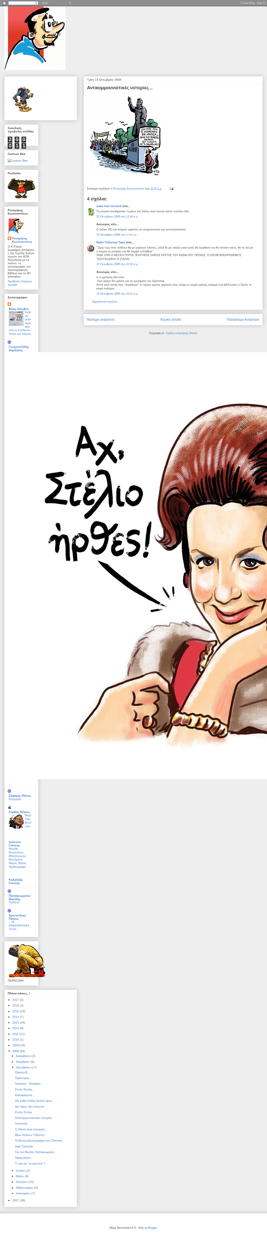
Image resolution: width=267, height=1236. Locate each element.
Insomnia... (22, 1123)
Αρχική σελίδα (170, 319)
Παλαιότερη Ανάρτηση (243, 319)
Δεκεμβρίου (23, 1056)
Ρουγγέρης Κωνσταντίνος (22, 240)
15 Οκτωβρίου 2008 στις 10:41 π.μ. (117, 293)
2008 (16, 1051)
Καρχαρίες (15, 799)
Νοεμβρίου (23, 1061)
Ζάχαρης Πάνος (20, 795)
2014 (16, 1017)
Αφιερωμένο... (24, 1157)
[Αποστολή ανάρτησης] (171, 188)
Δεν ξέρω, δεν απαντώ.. (30, 1106)
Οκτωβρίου (23, 1067)
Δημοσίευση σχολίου (104, 301)
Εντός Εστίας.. (24, 1089)
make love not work (109, 206)
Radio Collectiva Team (110, 242)
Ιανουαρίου (23, 1193)
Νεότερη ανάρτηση (101, 319)
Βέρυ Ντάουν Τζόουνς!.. (30, 1135)
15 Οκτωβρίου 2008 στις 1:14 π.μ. (116, 234)
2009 (16, 1045)
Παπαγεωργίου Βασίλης (19, 897)
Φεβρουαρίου (25, 1187)
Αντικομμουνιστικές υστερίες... (34, 1117)
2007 (16, 1200)
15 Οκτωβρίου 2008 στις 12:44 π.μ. (117, 216)
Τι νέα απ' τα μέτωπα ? (30, 1163)
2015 (16, 1011)
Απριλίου (22, 1181)
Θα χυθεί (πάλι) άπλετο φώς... (34, 1100)
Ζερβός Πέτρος (19, 812)
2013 (16, 1022)
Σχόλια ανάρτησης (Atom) (181, 333)
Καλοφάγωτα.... (25, 1095)
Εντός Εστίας (23, 1112)
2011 (15, 1034)
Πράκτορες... (23, 1078)
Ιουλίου (21, 1170)
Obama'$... (22, 1072)
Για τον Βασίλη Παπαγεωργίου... (36, 1152)
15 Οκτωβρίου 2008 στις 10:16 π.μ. (117, 264)
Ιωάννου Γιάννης (15, 843)
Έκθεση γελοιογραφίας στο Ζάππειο (38, 1140)
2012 (16, 1028)
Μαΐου (20, 1176)
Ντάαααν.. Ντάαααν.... (29, 1083)
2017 (16, 999)
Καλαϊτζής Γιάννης (16, 881)
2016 (16, 1005)
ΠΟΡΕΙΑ (14, 902)
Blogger (152, 1227)
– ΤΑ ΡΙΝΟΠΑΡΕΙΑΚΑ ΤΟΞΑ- (19, 926)
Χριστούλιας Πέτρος (17, 917)
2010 (16, 1039)
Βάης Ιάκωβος (19, 308)
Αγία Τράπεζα (24, 1146)
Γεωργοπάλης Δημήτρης (19, 348)
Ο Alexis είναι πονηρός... (31, 1129)
